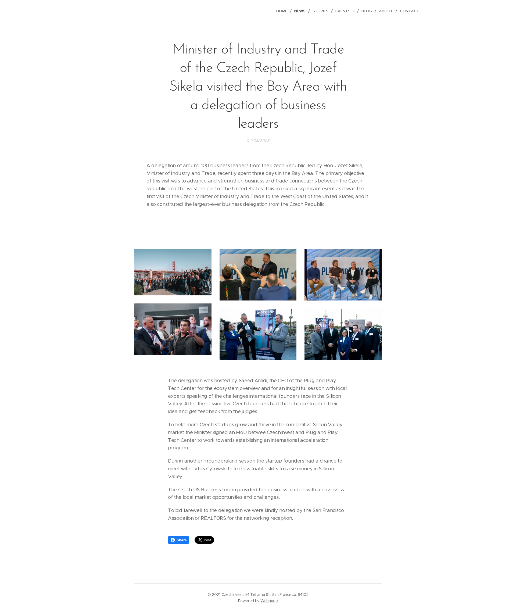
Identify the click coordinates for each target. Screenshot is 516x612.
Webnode (269, 600)
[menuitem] (283, 11)
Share (182, 540)
